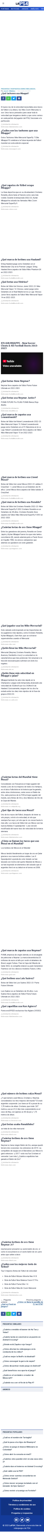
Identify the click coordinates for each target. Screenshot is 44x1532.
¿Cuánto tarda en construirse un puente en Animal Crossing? (21, 1338)
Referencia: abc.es (7, 669)
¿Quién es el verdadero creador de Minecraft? (18, 1376)
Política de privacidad (22, 1500)
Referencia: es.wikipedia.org (10, 806)
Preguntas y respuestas (22, 1513)
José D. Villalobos (9, 91)
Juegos (25, 9)
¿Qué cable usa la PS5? (13, 1471)
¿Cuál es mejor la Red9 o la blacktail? (19, 1356)
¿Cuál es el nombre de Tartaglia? (17, 1437)
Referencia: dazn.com (8, 1165)
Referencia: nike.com (8, 644)
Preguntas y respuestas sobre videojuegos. (18, 89)
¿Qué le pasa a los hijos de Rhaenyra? (19, 1442)
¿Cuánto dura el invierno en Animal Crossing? (23, 1466)
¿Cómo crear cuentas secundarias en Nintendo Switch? (19, 1477)
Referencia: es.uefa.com (9, 700)
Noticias (15, 9)
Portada (5, 9)
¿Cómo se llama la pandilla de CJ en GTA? (30, 1303)
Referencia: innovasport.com (11, 149)
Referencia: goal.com (8, 974)
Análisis (34, 9)
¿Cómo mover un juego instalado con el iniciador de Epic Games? (20, 1484)
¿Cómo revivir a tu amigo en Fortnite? (19, 1491)
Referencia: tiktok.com (8, 1134)
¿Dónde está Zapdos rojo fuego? (17, 1344)
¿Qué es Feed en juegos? (8, 1305)
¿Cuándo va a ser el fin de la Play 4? (18, 1383)
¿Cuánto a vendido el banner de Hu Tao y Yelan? (20, 1330)
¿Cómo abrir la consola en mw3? (17, 1454)
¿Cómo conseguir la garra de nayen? (19, 1361)
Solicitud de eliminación (11, 124)
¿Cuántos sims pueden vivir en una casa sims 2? (23, 1460)
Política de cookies (22, 1509)
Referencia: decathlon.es (9, 411)
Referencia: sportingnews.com (11, 548)
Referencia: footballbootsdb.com (12, 278)
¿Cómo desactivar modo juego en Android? (22, 1366)
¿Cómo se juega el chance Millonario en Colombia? (20, 1448)
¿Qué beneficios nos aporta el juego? (19, 1370)
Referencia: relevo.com (9, 209)
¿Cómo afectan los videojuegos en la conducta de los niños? (19, 1350)
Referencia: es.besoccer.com (11, 1120)
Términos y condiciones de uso (22, 1505)
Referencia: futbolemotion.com (11, 127)
